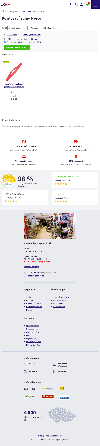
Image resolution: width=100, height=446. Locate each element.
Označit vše (12, 34)
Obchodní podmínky (61, 297)
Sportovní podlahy (33, 341)
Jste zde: (3, 11)
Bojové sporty (31, 338)
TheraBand (36, 41)
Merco (9, 41)
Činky (28, 335)
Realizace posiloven (34, 306)
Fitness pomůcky (13, 11)
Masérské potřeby (33, 345)
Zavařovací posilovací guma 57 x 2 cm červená (14, 85)
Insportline (22, 39)
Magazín (29, 300)
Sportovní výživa (32, 325)
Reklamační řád (59, 306)
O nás (28, 297)
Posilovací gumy (30, 11)
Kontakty (29, 310)
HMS (9, 39)
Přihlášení (82, 4)
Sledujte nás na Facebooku (50, 435)
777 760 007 (34, 272)
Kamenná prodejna (33, 303)
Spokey (20, 41)
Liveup (34, 39)
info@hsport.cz (36, 275)
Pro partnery (58, 303)
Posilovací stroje (32, 329)
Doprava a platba (60, 300)
